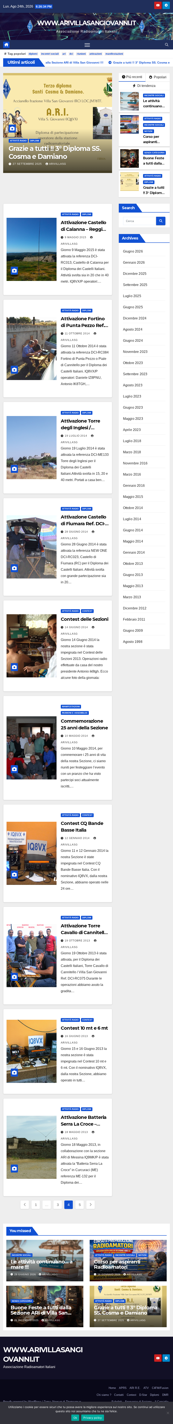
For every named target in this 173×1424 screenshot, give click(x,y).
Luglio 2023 (132, 396)
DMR (165, 1394)
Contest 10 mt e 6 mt (84, 1028)
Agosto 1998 (132, 642)
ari (64, 53)
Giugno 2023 (133, 407)
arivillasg (57, 163)
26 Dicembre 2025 (26, 1320)
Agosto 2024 (132, 329)
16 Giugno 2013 (77, 1036)
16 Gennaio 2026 (109, 1274)
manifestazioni (114, 53)
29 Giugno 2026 (25, 1274)
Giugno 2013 (133, 575)
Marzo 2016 (132, 474)
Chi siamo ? (104, 1394)
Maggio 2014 (133, 541)
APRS (123, 1387)
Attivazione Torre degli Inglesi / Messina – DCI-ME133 (84, 427)
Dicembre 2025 (135, 273)
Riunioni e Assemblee (75, 713)
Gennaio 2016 (134, 485)
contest (87, 611)
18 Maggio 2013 (77, 1132)
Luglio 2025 (132, 296)
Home (112, 1387)
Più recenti (134, 77)
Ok (75, 1417)
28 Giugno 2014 (77, 531)
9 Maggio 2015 (76, 237)
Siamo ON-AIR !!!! (36, 156)
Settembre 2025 (135, 285)
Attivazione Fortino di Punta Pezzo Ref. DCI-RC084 (82, 325)
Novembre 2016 (135, 463)
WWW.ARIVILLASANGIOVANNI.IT (86, 23)
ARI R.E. (135, 1387)
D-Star (143, 1394)
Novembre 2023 (135, 352)
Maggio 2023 (133, 418)
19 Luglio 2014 (76, 435)
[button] (166, 45)
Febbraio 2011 (134, 619)
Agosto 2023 (132, 385)
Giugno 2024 (133, 340)
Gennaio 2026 (134, 262)
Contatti (119, 1394)
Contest (131, 1394)
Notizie (148, 131)
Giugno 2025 (133, 307)
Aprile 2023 (132, 430)
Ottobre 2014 (133, 508)
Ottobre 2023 (133, 363)
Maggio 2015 (133, 497)
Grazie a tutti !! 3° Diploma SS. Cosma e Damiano (125, 1310)
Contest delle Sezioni (84, 619)
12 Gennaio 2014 (78, 838)
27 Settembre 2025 (28, 163)
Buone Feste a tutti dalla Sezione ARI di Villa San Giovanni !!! (41, 1312)
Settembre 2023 (135, 374)
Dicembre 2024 (135, 318)
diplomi (33, 53)
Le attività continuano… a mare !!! (154, 106)
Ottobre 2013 (133, 563)
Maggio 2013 (133, 586)
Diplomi (34, 149)
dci (71, 53)
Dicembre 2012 (135, 608)
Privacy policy (92, 1417)
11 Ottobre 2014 (78, 333)
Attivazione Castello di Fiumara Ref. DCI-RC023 (83, 523)
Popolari (159, 77)
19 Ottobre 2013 (78, 940)
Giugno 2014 (133, 530)
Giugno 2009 (133, 630)
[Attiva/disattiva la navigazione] (87, 44)
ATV (146, 1387)
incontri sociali (50, 53)
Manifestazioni (71, 706)
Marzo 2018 (132, 452)
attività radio (18, 149)
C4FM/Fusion (160, 1387)
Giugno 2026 (133, 251)
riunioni (81, 53)
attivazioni (95, 53)
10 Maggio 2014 (77, 735)
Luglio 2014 (132, 519)
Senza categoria (154, 153)
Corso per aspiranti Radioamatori (154, 142)
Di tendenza (146, 86)
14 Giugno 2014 (77, 627)
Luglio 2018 (132, 441)
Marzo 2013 (132, 597)
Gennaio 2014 (134, 552)
